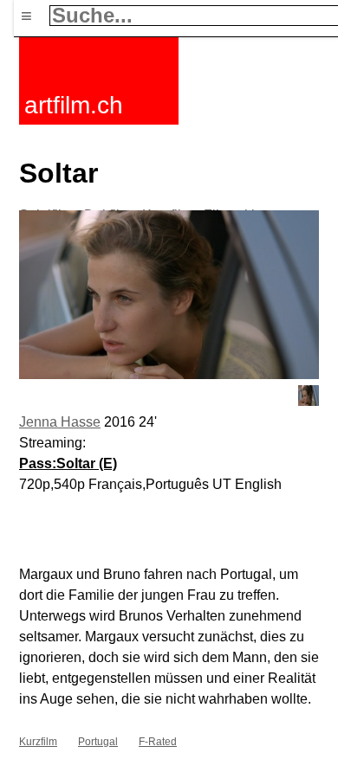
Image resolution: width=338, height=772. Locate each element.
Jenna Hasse (60, 422)
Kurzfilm (38, 742)
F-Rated (158, 742)
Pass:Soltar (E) (68, 463)
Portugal (98, 742)
